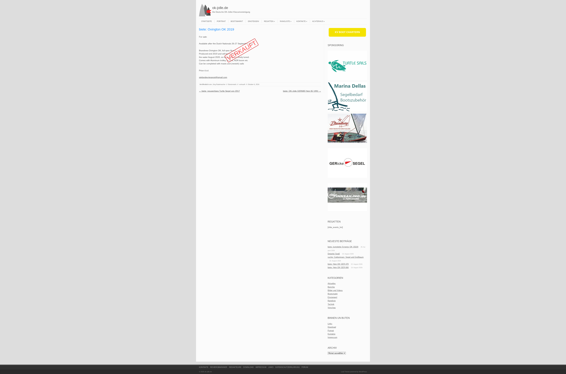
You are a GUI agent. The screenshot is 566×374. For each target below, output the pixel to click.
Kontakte (301, 21)
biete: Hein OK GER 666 (338, 267)
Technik (331, 304)
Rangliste (285, 21)
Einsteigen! (253, 21)
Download (332, 327)
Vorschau (332, 308)
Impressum (332, 337)
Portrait (221, 21)
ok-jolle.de (220, 8)
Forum (305, 367)
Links (330, 324)
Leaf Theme (345, 372)
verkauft (242, 84)
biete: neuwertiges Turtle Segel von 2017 (219, 91)
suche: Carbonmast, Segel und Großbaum (346, 257)
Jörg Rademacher (219, 84)
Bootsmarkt (237, 21)
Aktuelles (332, 283)
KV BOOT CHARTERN (347, 32)
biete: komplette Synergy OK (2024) (343, 247)
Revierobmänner (218, 367)
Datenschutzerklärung (287, 367)
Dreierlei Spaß (334, 254)
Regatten (268, 21)
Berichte (331, 287)
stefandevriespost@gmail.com (213, 77)
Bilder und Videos (335, 290)
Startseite (206, 21)
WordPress (363, 372)
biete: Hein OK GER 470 (338, 264)
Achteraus (317, 21)
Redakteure (235, 367)
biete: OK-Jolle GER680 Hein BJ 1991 (302, 91)
